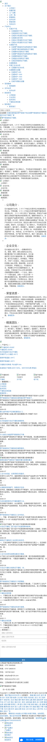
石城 (8, 709)
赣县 (38, 706)
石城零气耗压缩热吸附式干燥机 (22, 49)
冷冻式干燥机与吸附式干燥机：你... (12, 567)
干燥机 (2, 379)
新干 (1, 700)
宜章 (41, 702)
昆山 (34, 709)
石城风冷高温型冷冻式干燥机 (21, 35)
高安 (25, 704)
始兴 (22, 697)
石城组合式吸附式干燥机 (20, 58)
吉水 (12, 700)
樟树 (45, 702)
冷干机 (19, 379)
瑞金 (34, 706)
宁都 (41, 706)
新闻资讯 (8, 93)
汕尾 (30, 700)
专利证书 (12, 24)
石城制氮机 (13, 63)
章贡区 (13, 704)
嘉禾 (34, 702)
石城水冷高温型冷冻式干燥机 (21, 42)
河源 (11, 697)
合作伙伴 (12, 19)
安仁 (19, 702)
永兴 (38, 702)
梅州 (16, 702)
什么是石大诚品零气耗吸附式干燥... (12, 434)
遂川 (21, 704)
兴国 (45, 706)
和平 (38, 695)
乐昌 (29, 697)
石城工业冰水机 (14, 65)
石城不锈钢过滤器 (17, 81)
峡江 (8, 700)
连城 (38, 700)
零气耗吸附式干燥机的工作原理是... (12, 581)
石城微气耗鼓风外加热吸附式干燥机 (24, 54)
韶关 (43, 697)
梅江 (12, 702)
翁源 (14, 697)
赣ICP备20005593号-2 (13, 695)
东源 (7, 697)
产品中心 (8, 26)
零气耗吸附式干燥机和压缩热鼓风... (12, 448)
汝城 (27, 702)
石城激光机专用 (17, 38)
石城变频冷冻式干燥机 (19, 33)
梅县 (16, 700)
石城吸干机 (13, 44)
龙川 (3, 697)
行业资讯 (12, 97)
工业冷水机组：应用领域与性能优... (12, 473)
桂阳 (25, 697)
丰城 (28, 704)
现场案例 (8, 83)
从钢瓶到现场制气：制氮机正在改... (12, 487)
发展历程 (12, 10)
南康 (8, 704)
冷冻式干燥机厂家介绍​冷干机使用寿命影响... (16, 526)
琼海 (27, 700)
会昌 (16, 709)
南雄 (31, 695)
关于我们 (8, 6)
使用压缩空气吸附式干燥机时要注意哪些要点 (16, 460)
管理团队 (12, 17)
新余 (8, 706)
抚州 (12, 706)
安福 (5, 700)
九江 (45, 709)
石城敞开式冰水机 (17, 67)
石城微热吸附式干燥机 (19, 56)
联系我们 (8, 104)
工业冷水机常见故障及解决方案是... (12, 554)
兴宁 (5, 702)
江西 (38, 709)
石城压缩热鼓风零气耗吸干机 (17, 113)
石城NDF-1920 (16, 79)
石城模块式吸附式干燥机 (20, 51)
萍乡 (41, 709)
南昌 (36, 704)
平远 (1, 702)
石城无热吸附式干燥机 (19, 60)
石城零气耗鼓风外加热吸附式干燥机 (24, 47)
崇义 (16, 706)
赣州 (1, 711)
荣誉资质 (12, 22)
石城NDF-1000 (16, 74)
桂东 (23, 702)
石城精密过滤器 (14, 70)
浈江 (40, 697)
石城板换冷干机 (17, 31)
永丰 (8, 702)
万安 (23, 706)
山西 (19, 706)
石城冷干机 (13, 28)
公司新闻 (12, 95)
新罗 (41, 700)
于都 (1, 709)
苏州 (30, 709)
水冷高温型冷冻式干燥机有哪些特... (12, 421)
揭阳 (34, 700)
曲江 (32, 697)
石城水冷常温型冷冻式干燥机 (21, 40)
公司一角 (12, 15)
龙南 (5, 704)
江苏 (27, 709)
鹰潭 (5, 706)
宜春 (43, 704)
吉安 (5, 711)
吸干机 (36, 379)
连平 (42, 695)
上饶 (39, 704)
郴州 (35, 695)
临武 (30, 702)
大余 (5, 709)
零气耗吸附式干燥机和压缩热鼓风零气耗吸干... (16, 398)
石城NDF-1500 (16, 76)
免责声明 (39, 718)
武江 (36, 697)
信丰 (12, 709)
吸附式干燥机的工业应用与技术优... (12, 540)
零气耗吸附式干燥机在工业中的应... (12, 515)
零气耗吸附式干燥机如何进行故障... (12, 607)
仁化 (18, 697)
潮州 (19, 700)
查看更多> (21, 286)
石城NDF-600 (16, 72)
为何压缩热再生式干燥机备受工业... (12, 501)
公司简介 (12, 8)
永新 (32, 704)
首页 (6, 3)
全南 (1, 704)
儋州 (23, 700)
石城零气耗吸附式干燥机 (36, 113)
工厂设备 (12, 12)
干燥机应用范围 (14, 102)
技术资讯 (12, 99)
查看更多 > (4, 393)
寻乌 (30, 706)
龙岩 (45, 700)
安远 (23, 709)
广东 (8, 711)
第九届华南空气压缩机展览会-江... (12, 411)
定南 (19, 709)
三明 (17, 704)
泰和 (27, 706)
